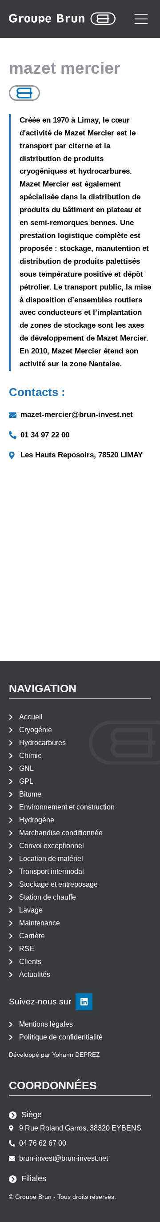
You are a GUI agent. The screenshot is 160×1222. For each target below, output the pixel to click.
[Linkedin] (84, 1001)
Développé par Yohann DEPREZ (54, 1054)
